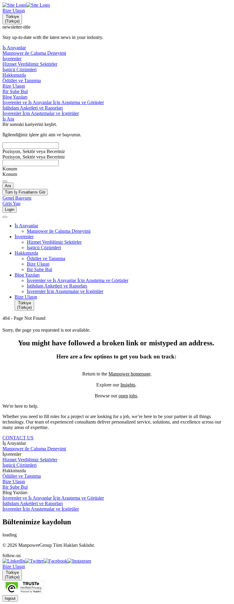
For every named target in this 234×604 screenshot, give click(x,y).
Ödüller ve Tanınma (21, 476)
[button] (123, 226)
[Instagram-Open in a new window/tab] (79, 561)
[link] (117, 561)
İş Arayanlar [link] (14, 443)
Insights (127, 384)
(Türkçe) (12, 18)
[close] (4, 217)
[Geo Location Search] (4, 181)
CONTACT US (18, 437)
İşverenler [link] (11, 454)
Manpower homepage (129, 373)
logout (10, 598)
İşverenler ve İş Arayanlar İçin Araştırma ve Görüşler (53, 498)
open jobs (128, 395)
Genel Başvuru (16, 198)
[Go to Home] (26, 5)
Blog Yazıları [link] (14, 492)
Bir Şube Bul (15, 487)
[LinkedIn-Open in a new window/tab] (13, 561)
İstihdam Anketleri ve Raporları (32, 503)
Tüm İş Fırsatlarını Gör (25, 192)
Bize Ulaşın (13, 10)
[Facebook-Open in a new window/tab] (55, 561)
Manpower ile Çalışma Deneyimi (34, 448)
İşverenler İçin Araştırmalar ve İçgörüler (40, 508)
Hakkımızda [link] (14, 470)
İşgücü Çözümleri (19, 465)
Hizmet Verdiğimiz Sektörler (29, 459)
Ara (8, 185)
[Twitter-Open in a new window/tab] (34, 561)
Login (9, 209)
